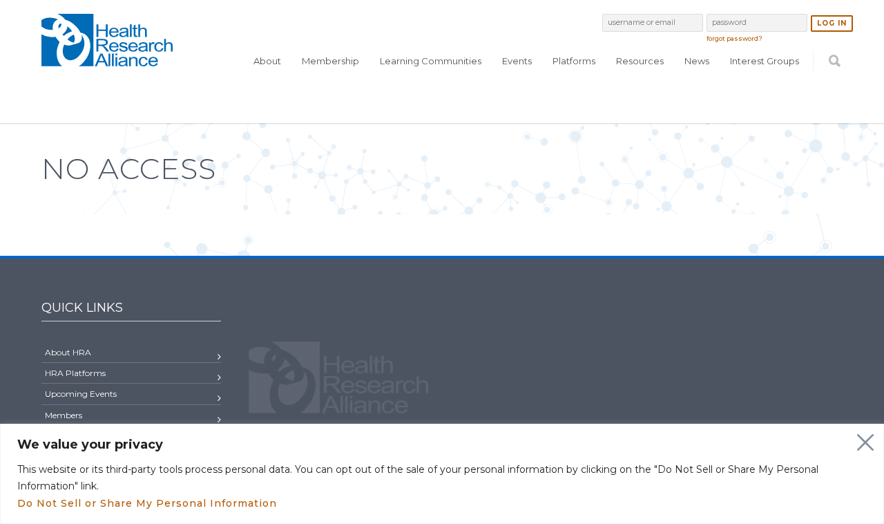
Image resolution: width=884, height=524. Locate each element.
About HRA (68, 352)
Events (517, 60)
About (267, 60)
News (696, 60)
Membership (330, 60)
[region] (442, 474)
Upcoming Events (81, 394)
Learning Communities (430, 60)
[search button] (835, 88)
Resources (640, 60)
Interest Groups (764, 60)
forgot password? (734, 38)
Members (63, 415)
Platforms (573, 60)
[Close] (865, 442)
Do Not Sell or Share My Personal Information (147, 503)
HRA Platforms (75, 373)
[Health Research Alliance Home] (107, 60)
